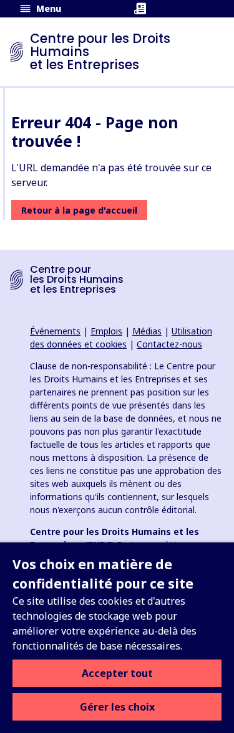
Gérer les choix (117, 707)
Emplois (106, 331)
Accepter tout (117, 673)
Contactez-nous (169, 344)
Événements (55, 331)
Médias (147, 331)
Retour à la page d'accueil (79, 210)
